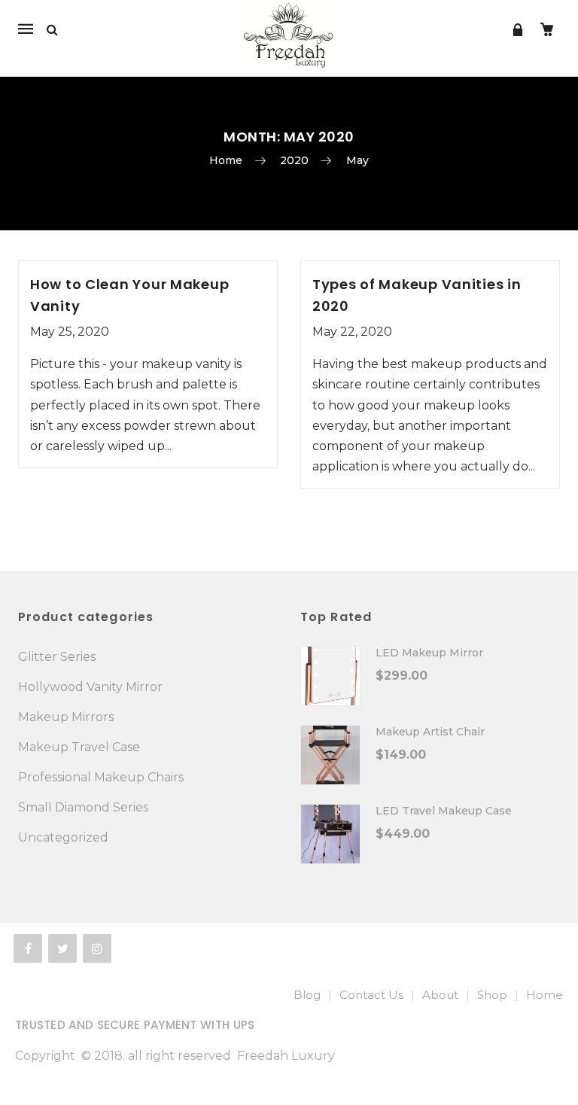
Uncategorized (63, 837)
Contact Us (371, 995)
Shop (492, 995)
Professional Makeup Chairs (101, 777)
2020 (294, 160)
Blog (307, 995)
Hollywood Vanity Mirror (90, 687)
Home (226, 160)
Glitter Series (57, 657)
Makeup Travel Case (79, 747)
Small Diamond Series (83, 807)
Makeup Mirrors (66, 717)
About (440, 995)
